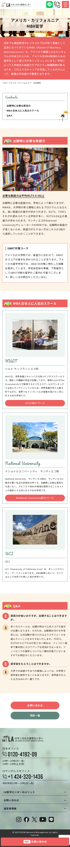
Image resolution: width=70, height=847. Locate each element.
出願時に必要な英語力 (19, 105)
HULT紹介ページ (35, 403)
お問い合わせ (35, 705)
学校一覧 (35, 715)
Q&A (9, 115)
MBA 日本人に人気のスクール (23, 110)
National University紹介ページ (35, 498)
